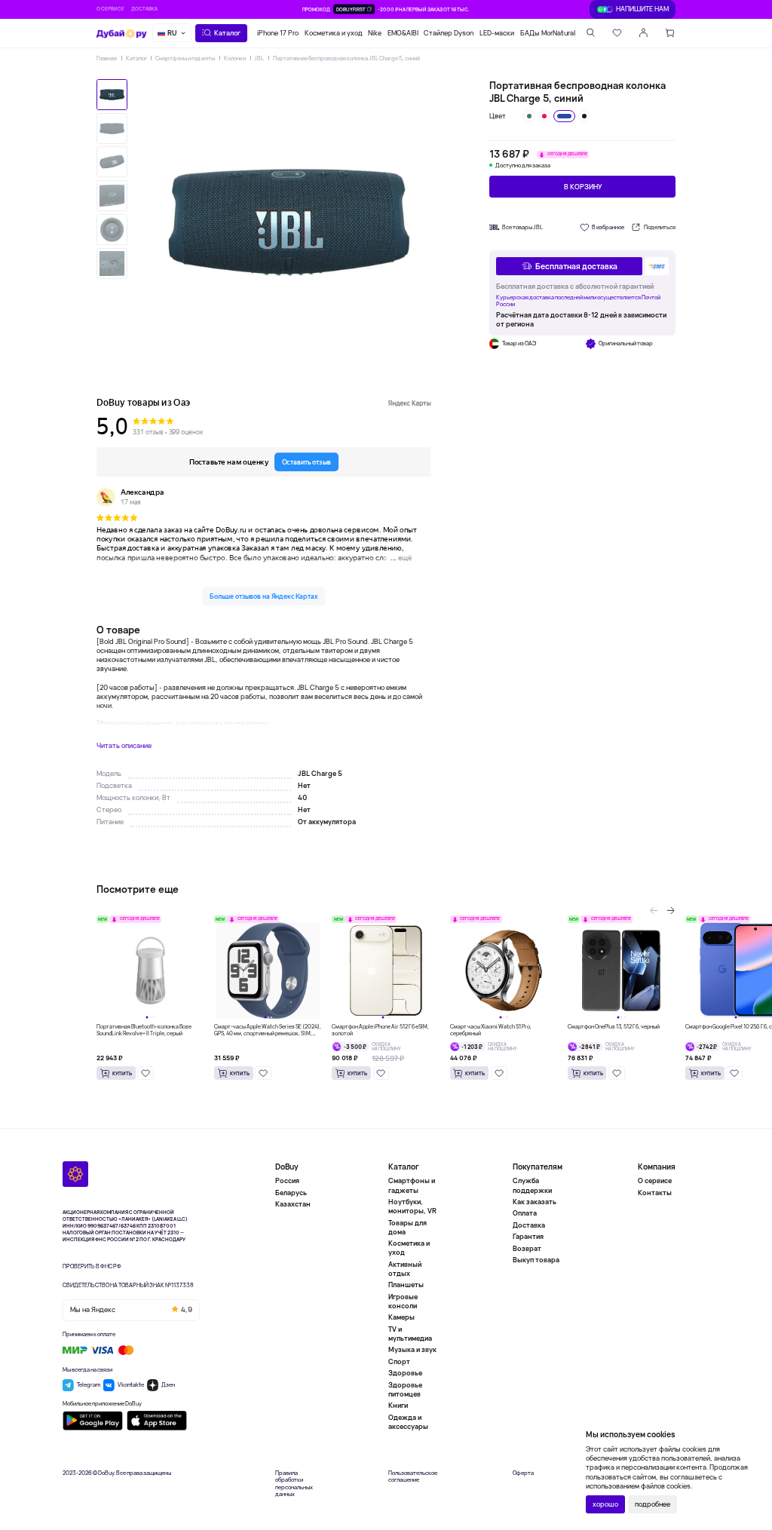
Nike (374, 33)
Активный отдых (404, 1268)
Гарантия (528, 1236)
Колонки (235, 58)
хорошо (605, 1504)
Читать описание (124, 745)
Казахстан (293, 1204)
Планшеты (406, 1284)
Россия (287, 1180)
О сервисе (110, 8)
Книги (398, 1405)
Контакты (655, 1192)
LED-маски (496, 33)
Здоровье (405, 1373)
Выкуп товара (536, 1260)
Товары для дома (407, 1227)
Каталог (136, 58)
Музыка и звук (412, 1349)
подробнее (652, 1504)
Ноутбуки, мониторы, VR (412, 1206)
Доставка (144, 8)
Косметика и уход (334, 33)
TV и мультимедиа (410, 1333)
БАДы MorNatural (547, 33)
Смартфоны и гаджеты (185, 58)
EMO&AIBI (403, 33)
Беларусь (291, 1192)
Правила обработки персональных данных (294, 1484)
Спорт (399, 1361)
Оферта (523, 1473)
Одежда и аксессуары (408, 1421)
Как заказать (534, 1202)
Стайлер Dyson (448, 33)
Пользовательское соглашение (412, 1477)
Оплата (525, 1213)
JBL (259, 58)
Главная (106, 58)
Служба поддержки (532, 1185)
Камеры (401, 1317)
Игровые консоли (403, 1301)
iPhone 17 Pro (278, 33)
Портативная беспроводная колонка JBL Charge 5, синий (346, 58)
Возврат (527, 1248)
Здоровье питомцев (405, 1389)
